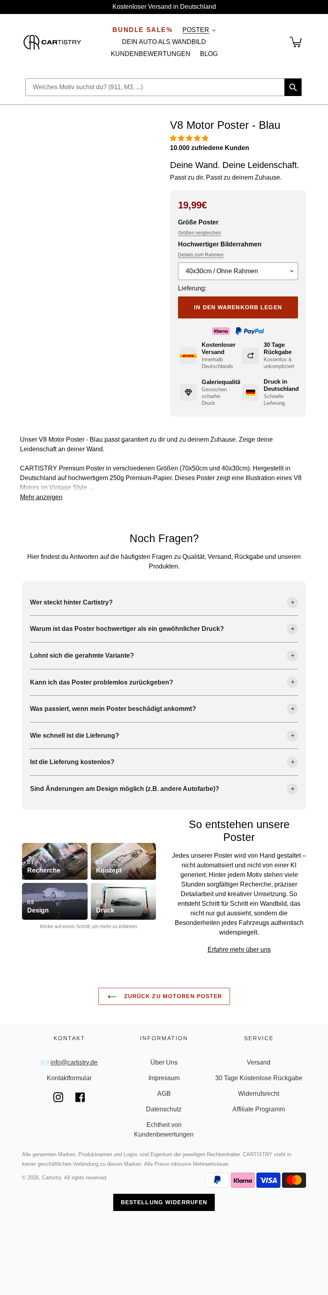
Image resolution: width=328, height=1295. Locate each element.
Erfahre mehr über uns (239, 949)
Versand (258, 1062)
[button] (190, 138)
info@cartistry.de (74, 1062)
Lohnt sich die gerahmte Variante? (82, 655)
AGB (164, 1093)
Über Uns (164, 1062)
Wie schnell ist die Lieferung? (74, 735)
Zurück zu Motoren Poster (172, 996)
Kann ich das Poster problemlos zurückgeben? (101, 682)
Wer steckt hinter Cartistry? (71, 602)
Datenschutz (164, 1109)
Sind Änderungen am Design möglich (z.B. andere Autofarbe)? (124, 788)
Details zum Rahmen (201, 255)
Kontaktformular (69, 1078)
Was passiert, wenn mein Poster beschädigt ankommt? (113, 708)
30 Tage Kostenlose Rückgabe (258, 1078)
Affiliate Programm (258, 1109)
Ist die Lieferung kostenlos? (72, 762)
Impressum (164, 1078)
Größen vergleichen (199, 233)
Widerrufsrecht (258, 1093)
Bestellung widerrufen (164, 1202)
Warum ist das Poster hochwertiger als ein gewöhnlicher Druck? (127, 628)
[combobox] (163, 87)
